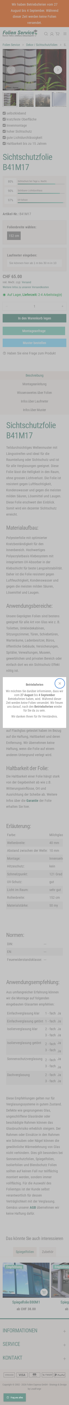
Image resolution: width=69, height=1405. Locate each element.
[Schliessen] (60, 683)
